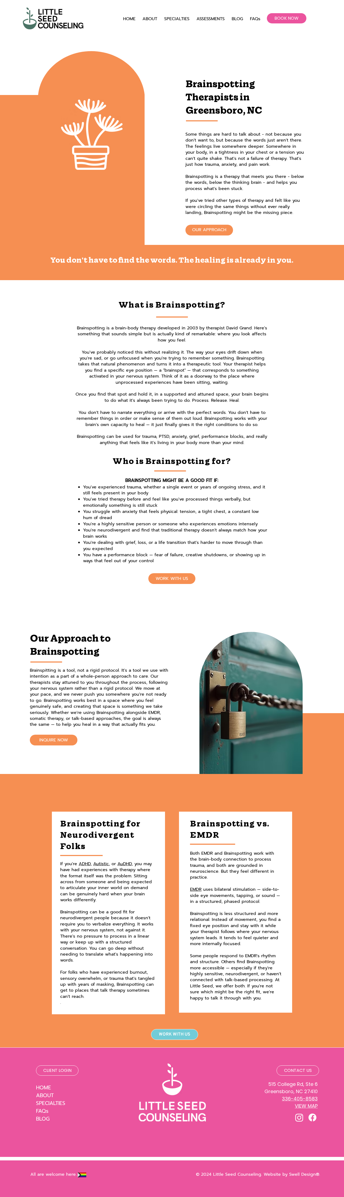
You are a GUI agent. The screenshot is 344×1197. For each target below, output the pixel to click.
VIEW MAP (306, 1106)
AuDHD (124, 864)
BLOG (43, 1119)
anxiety (179, 436)
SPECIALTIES (50, 1103)
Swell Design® (304, 1174)
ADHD (85, 864)
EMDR (196, 889)
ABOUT (45, 1095)
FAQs (42, 1111)
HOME (43, 1088)
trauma (149, 436)
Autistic (101, 864)
